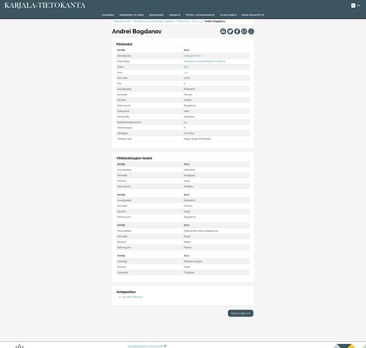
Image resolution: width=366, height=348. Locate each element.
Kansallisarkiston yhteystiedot (145, 346)
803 (186, 66)
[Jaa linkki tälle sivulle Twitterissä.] (230, 31)
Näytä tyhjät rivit (240, 313)
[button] (223, 31)
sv (358, 5)
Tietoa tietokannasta (200, 14)
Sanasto (174, 14)
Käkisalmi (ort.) (122, 21)
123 (186, 72)
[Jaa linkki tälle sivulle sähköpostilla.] (244, 31)
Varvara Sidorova (132, 296)
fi (353, 5)
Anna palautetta (253, 14)
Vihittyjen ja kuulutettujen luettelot (154, 21)
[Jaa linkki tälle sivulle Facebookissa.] (237, 31)
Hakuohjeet (156, 14)
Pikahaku (108, 14)
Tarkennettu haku (131, 14)
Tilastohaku (228, 14)
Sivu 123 (197, 21)
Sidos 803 (183, 21)
